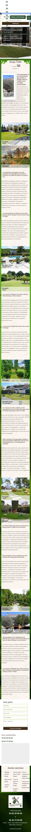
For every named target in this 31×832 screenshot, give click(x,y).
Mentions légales (15, 824)
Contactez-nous (15, 828)
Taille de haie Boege (8, 780)
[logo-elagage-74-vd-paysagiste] (1, 17)
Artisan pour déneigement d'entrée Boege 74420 (25, 784)
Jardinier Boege (7, 786)
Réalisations (17, 17)
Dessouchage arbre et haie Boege (17, 774)
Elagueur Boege (15, 790)
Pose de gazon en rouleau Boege (15, 782)
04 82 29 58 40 (7, 8)
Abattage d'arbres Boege (7, 774)
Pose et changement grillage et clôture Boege (26, 775)
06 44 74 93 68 (7, 25)
